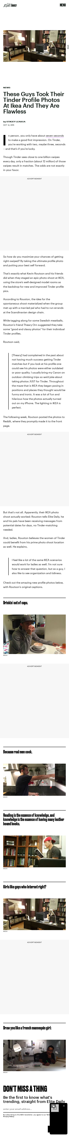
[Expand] (53, 1106)
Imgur (68, 47)
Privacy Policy (8, 1116)
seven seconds (55, 135)
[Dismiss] (63, 1106)
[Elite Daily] (10, 5)
